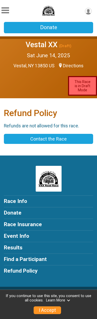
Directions (73, 65)
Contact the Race (48, 139)
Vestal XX (41, 44)
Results (13, 247)
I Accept (47, 310)
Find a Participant (25, 259)
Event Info (16, 236)
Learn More (55, 300)
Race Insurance (23, 224)
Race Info (15, 201)
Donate (48, 27)
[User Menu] (88, 11)
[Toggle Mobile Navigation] (5, 10)
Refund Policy (21, 271)
